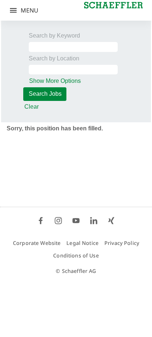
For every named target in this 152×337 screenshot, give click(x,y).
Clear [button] (31, 106)
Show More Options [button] (55, 81)
